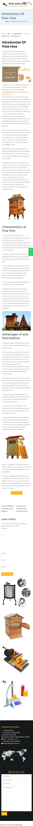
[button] (16, 493)
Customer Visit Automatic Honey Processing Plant (21, 508)
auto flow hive (16, 238)
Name (3, 553)
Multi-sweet (18, 34)
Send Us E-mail (5, 825)
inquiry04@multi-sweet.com (11, 743)
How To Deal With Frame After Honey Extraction (7, 508)
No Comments (15, 36)
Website (3, 567)
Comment (4, 528)
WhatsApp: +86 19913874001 (11, 741)
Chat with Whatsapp (16, 825)
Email (3, 560)
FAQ (9, 34)
